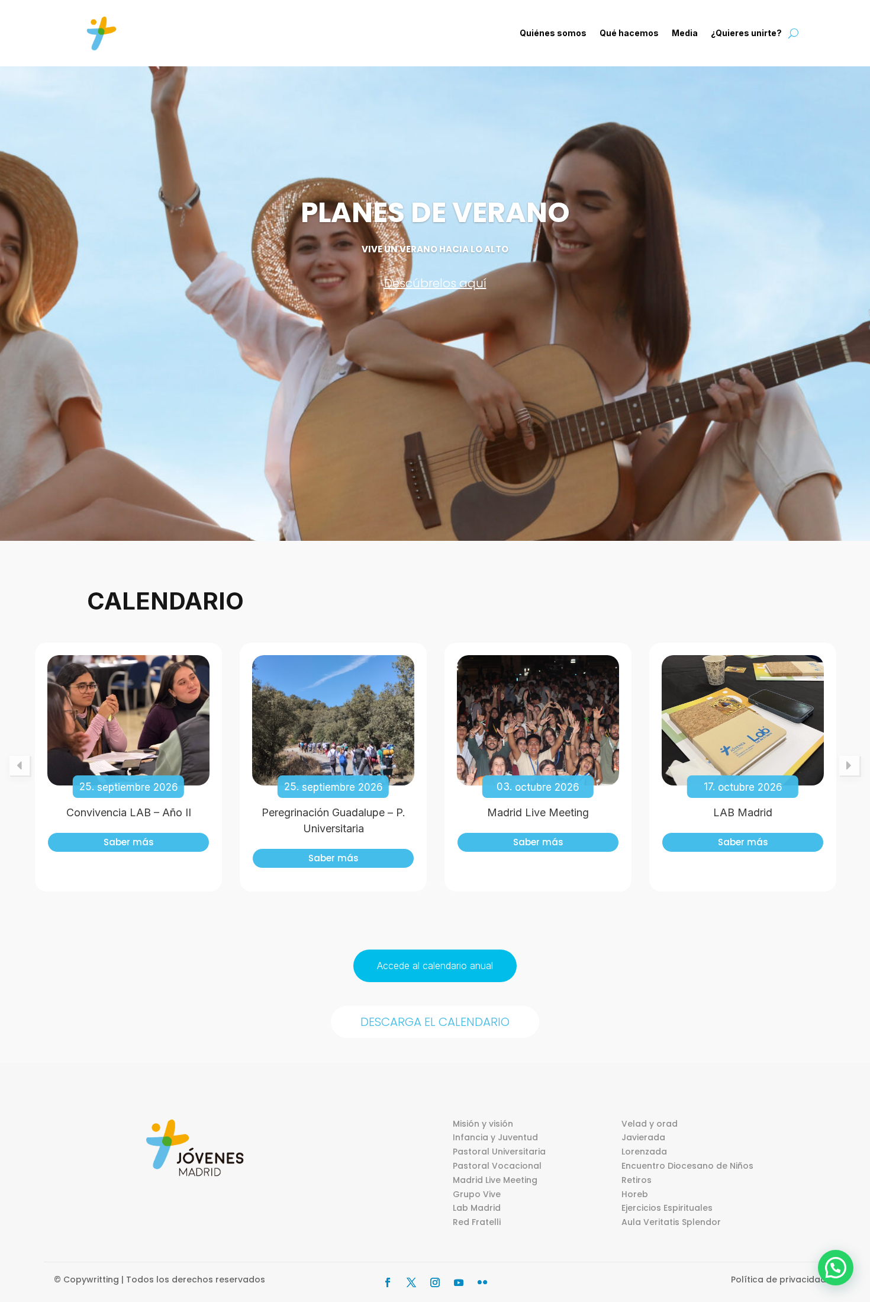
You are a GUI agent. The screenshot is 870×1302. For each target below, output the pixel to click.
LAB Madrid (742, 812)
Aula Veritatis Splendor (671, 1222)
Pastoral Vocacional (497, 1166)
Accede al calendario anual (435, 965)
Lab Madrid (477, 1208)
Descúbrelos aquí (435, 283)
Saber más (129, 842)
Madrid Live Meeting (538, 812)
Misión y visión (483, 1124)
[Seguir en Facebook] (387, 1282)
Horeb (634, 1194)
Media (685, 33)
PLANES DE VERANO (435, 212)
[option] (128, 767)
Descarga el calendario (435, 1022)
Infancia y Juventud (495, 1137)
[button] (835, 1267)
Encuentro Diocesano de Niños (687, 1166)
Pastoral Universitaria (499, 1151)
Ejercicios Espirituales (667, 1208)
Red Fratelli (477, 1222)
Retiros (636, 1180)
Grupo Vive (477, 1194)
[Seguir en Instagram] (435, 1282)
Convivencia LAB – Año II (128, 812)
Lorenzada (644, 1151)
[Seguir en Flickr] (482, 1282)
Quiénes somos (553, 33)
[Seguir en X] (411, 1282)
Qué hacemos (629, 33)
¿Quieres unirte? (746, 33)
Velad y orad (649, 1124)
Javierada (643, 1137)
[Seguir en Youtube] (458, 1282)
